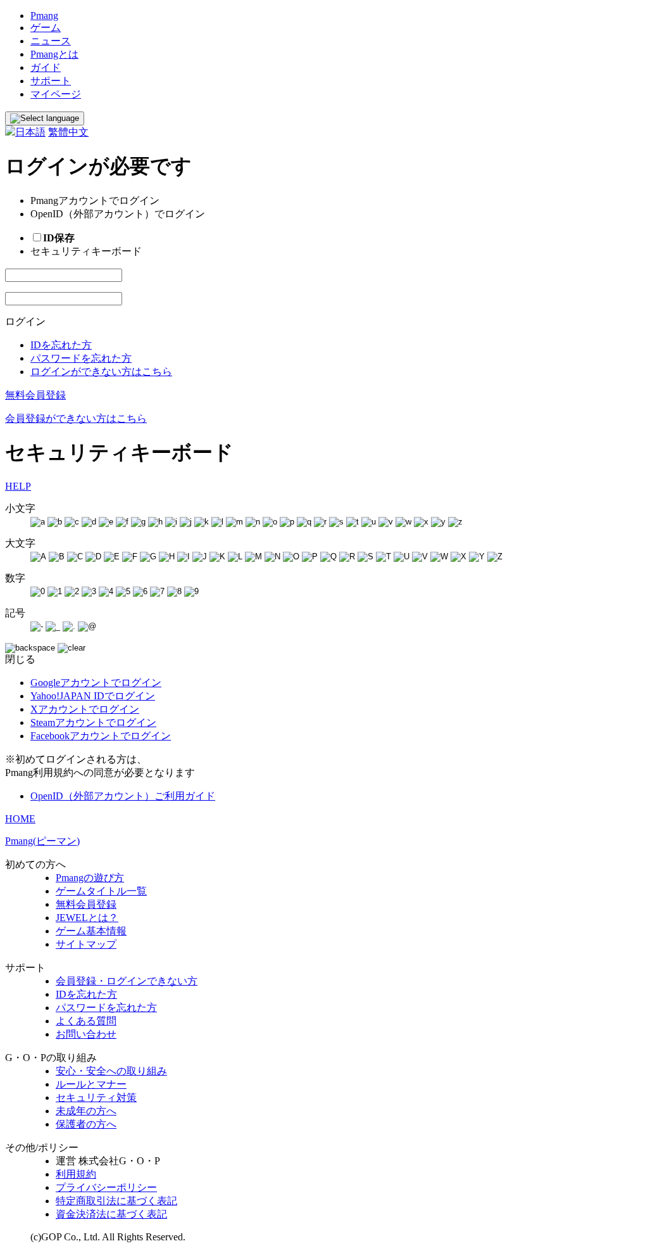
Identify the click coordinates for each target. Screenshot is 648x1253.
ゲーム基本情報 (91, 930)
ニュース (50, 40)
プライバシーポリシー (106, 1187)
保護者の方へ (86, 1124)
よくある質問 (86, 1020)
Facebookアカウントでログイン (100, 735)
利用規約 (76, 1174)
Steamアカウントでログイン (93, 722)
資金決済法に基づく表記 (111, 1214)
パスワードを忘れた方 (81, 358)
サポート (50, 80)
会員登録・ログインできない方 (126, 981)
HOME (20, 818)
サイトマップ (86, 944)
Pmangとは (54, 54)
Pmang (44, 15)
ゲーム (45, 27)
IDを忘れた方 (61, 345)
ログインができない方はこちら (101, 371)
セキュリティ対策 (96, 1097)
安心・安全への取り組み (111, 1070)
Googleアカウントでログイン (95, 682)
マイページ (55, 94)
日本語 (30, 132)
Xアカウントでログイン (84, 709)
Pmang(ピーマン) (42, 841)
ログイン (25, 321)
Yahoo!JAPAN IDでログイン (92, 695)
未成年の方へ (86, 1110)
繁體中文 (68, 132)
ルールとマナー (91, 1084)
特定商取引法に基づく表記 (116, 1200)
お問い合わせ (86, 1034)
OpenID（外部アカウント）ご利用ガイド (122, 796)
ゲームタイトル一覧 (101, 891)
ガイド (45, 67)
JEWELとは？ (87, 917)
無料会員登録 (35, 395)
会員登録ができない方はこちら (76, 418)
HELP (18, 486)
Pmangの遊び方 (90, 877)
